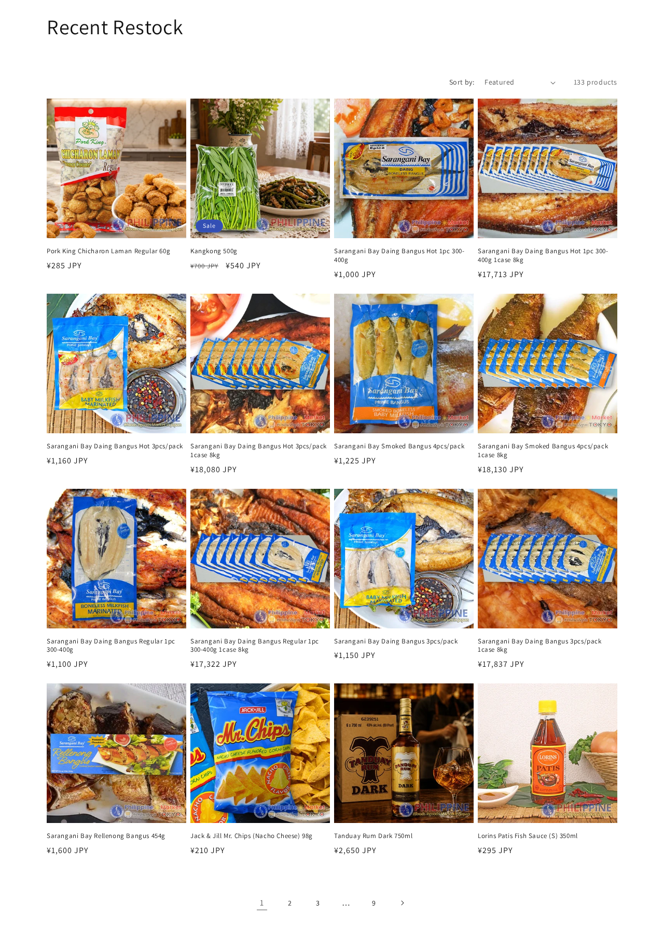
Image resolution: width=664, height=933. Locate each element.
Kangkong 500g (214, 251)
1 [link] (262, 902)
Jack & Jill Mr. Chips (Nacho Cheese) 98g (251, 836)
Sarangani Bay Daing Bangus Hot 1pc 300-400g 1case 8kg (543, 255)
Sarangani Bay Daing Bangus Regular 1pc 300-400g (111, 645)
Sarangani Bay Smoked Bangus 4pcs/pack (399, 446)
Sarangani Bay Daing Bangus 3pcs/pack (396, 641)
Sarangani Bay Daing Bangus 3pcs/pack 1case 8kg (540, 645)
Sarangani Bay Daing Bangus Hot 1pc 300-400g (399, 255)
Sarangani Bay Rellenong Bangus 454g (106, 836)
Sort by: (461, 82)
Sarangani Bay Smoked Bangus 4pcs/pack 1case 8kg (543, 450)
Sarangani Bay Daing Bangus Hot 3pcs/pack (115, 446)
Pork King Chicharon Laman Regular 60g (108, 251)
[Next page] (402, 902)
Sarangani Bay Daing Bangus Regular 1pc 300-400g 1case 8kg (254, 645)
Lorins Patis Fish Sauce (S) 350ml (528, 836)
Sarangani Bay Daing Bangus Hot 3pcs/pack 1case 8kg (258, 450)
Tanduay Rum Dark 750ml (373, 836)
